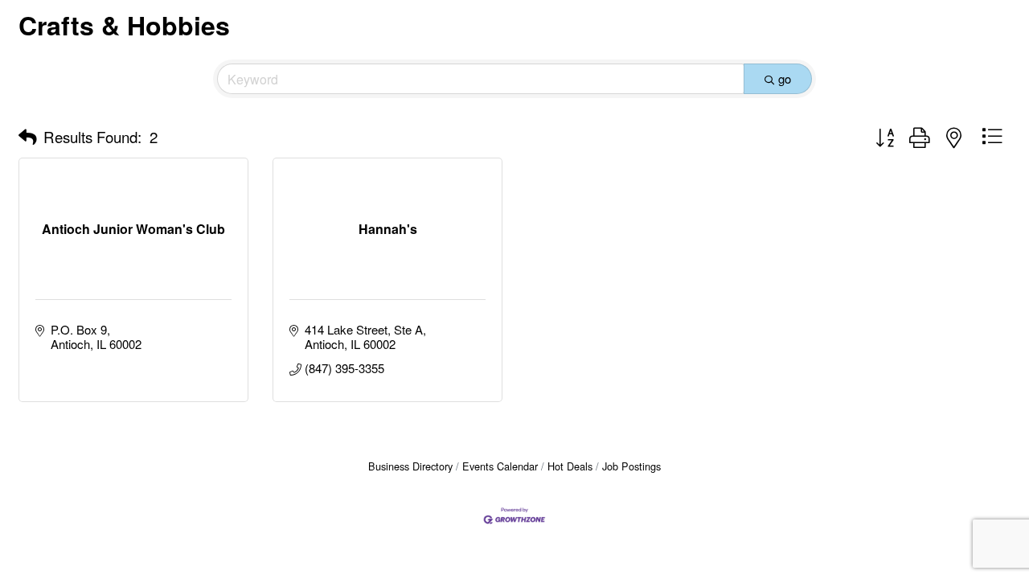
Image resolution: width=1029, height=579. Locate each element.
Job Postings (631, 466)
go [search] (784, 78)
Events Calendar (500, 466)
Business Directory (410, 466)
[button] (27, 136)
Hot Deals (569, 466)
